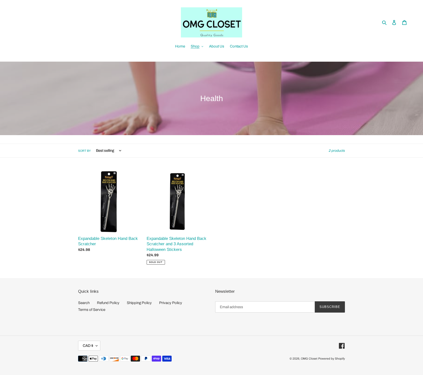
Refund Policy (108, 303)
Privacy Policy (170, 303)
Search (84, 303)
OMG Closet (309, 358)
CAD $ (88, 346)
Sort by (84, 150)
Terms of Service (91, 310)
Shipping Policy (139, 303)
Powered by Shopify (331, 358)
